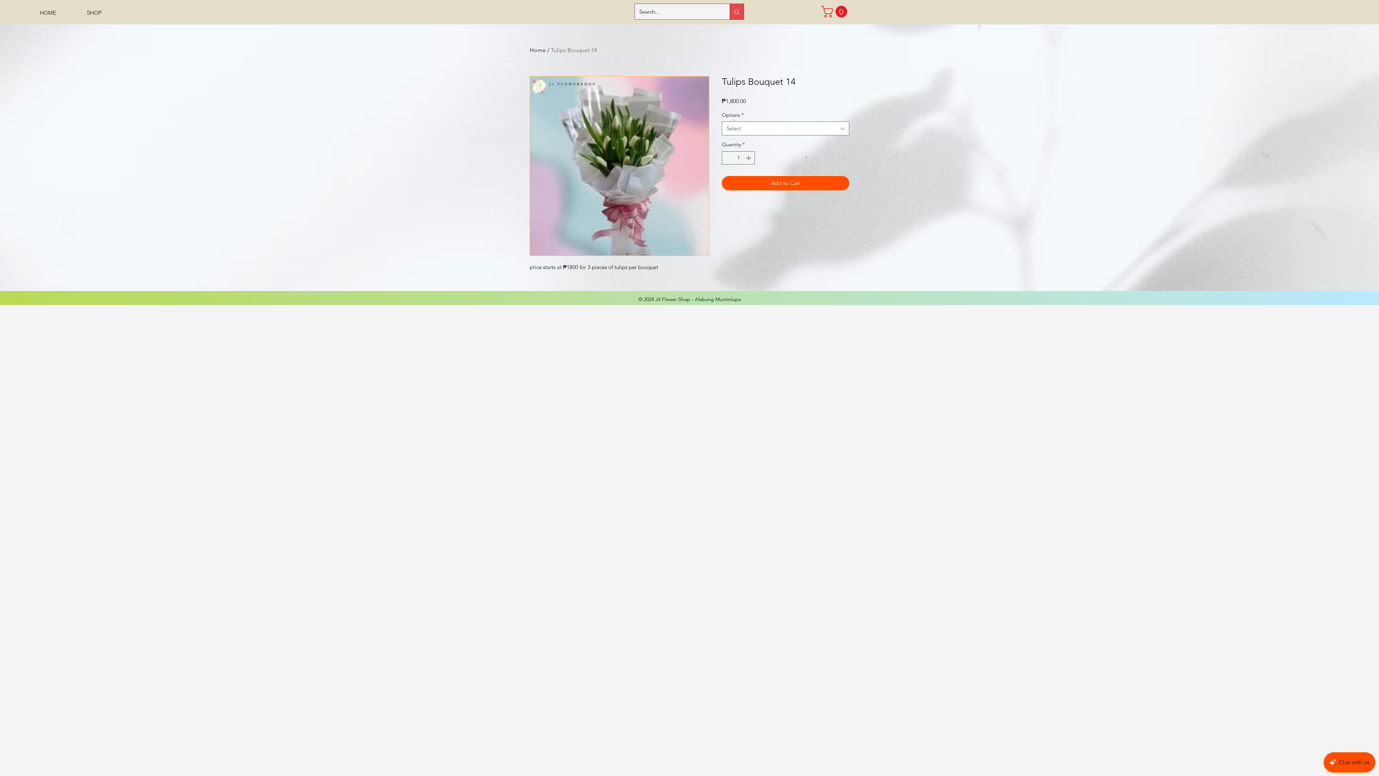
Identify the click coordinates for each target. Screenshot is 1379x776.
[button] (835, 12)
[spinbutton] (738, 158)
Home (538, 50)
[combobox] (785, 128)
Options (733, 115)
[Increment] (749, 158)
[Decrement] (727, 158)
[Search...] (737, 11)
